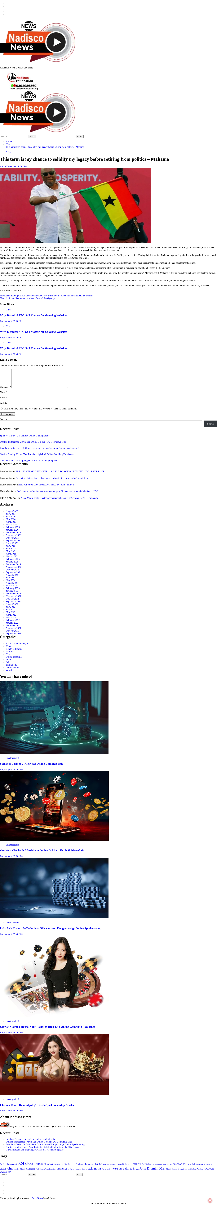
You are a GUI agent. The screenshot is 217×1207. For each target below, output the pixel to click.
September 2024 (13, 572)
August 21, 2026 (13, 337)
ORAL (115, 1169)
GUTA (189, 1164)
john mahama (15, 1168)
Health (9, 646)
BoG (100, 1164)
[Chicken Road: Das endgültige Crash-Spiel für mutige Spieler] (54, 1094)
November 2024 (13, 567)
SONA (206, 1169)
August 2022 (12, 604)
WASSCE (3, 1172)
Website (3, 403)
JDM (3, 1168)
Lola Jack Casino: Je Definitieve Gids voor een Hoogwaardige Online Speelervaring (39, 448)
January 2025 (12, 561)
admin (3, 166)
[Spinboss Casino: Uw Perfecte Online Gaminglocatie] (54, 753)
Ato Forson (80, 1164)
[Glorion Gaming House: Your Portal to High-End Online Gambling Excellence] (54, 1016)
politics (127, 1168)
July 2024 (10, 577)
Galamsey (150, 1164)
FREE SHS (137, 1164)
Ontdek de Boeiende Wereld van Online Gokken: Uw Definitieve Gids (33, 442)
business (105, 1164)
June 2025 (11, 548)
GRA (184, 1164)
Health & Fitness (14, 649)
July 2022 (10, 607)
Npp (111, 1169)
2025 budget (47, 1164)
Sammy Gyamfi (178, 1169)
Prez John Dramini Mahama (152, 1168)
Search (3, 419)
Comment (5, 387)
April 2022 (11, 615)
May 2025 (11, 551)
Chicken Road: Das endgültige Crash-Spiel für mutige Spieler (28, 460)
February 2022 (13, 620)
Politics (9, 659)
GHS (170, 1164)
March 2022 (11, 617)
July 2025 (10, 545)
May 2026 (11, 519)
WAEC (211, 1169)
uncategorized (12, 667)
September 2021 (13, 633)
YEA (9, 1172)
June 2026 (11, 516)
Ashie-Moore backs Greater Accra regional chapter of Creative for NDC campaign (59, 498)
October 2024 (12, 569)
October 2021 (12, 630)
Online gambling (14, 657)
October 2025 (12, 538)
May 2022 (11, 612)
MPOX (59, 1169)
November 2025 (13, 535)
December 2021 (13, 625)
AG (54, 1164)
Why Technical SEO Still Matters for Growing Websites (33, 315)
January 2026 (12, 530)
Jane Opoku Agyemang (204, 1164)
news (97, 1168)
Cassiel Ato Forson (115, 1164)
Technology (11, 665)
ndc (91, 1168)
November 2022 (13, 596)
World (9, 670)
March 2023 (11, 585)
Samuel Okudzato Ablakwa (194, 1169)
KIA (27, 1169)
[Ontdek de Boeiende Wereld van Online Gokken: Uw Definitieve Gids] (54, 840)
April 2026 (11, 522)
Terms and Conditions (116, 1203)
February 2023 (13, 588)
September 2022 (13, 601)
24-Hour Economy (7, 1164)
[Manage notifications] (210, 1200)
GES (166, 1164)
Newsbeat (105, 1169)
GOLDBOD (177, 1164)
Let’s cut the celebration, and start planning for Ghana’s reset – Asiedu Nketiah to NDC (57, 491)
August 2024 (12, 575)
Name (3, 392)
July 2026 (10, 514)
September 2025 (13, 540)
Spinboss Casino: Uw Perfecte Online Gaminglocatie (24, 435)
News (8, 152)
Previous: (46, 295)
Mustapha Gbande (81, 1169)
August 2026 (12, 511)
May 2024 (11, 580)
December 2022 (13, 593)
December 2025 (13, 532)
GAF (144, 1164)
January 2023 (12, 591)
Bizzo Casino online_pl (17, 643)
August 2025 (12, 543)
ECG (124, 1164)
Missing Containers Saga (48, 1169)
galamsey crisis (160, 1164)
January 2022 (12, 623)
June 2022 (11, 609)
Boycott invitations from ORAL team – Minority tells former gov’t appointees (52, 478)
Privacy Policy (97, 1203)
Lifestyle (10, 651)
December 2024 (13, 564)
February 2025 (13, 559)
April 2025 (11, 553)
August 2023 (12, 583)
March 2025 (11, 556)
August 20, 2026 (13, 354)
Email (3, 397)
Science (9, 662)
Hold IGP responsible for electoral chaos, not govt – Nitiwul (46, 484)
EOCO (130, 1164)
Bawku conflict (91, 1164)
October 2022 (12, 599)
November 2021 (13, 628)
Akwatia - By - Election (65, 1164)
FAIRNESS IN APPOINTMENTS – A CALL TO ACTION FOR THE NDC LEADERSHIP (60, 471)
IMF (193, 1164)
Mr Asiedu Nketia (68, 1169)
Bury (2, 321)
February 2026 (13, 527)
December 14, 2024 (15, 166)
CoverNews (37, 1198)
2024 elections (28, 1163)
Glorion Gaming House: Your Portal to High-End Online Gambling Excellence (37, 454)
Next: (27, 298)
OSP (120, 1169)
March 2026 (11, 524)
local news (34, 1169)
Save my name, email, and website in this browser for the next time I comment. (40, 408)
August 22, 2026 (13, 321)
